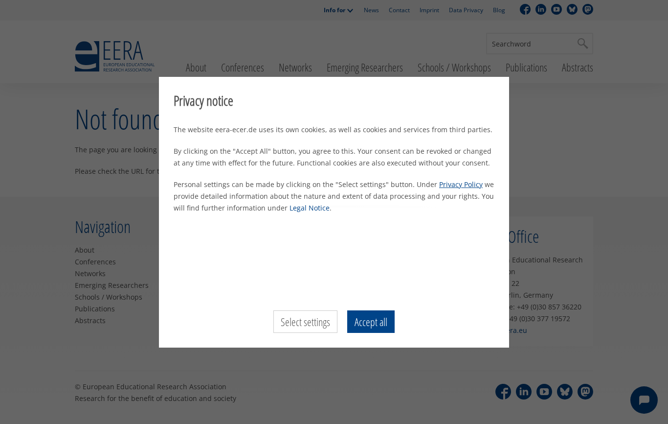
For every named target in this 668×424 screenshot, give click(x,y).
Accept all (371, 321)
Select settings (305, 321)
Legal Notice (309, 207)
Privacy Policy (461, 184)
